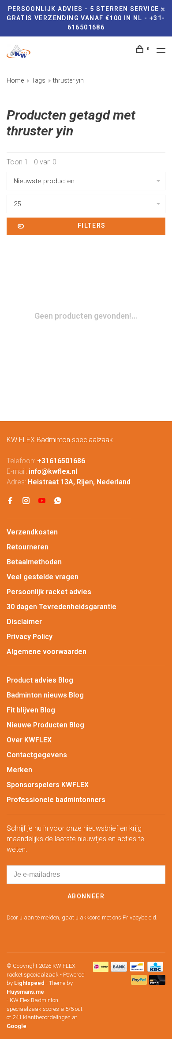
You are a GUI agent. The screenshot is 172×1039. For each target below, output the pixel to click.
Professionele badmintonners (56, 800)
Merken (19, 770)
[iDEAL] (101, 969)
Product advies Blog (40, 680)
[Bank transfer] (119, 969)
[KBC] (155, 969)
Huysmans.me (25, 991)
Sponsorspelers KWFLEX (48, 785)
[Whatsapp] (57, 501)
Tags (38, 80)
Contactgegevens (37, 755)
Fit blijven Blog (31, 710)
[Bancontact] (137, 969)
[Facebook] (10, 501)
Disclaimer (24, 622)
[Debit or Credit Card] (157, 982)
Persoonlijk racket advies (49, 592)
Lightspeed (29, 983)
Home (15, 80)
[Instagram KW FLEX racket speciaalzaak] (26, 501)
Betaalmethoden (34, 562)
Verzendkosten (32, 532)
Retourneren (28, 547)
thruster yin (68, 80)
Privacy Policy (29, 636)
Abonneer (86, 896)
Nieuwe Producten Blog (45, 725)
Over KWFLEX (29, 740)
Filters (92, 225)
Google (16, 1026)
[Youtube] (41, 501)
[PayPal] (139, 982)
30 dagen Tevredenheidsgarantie (61, 607)
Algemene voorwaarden (46, 651)
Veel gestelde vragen (43, 577)
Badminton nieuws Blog (45, 695)
